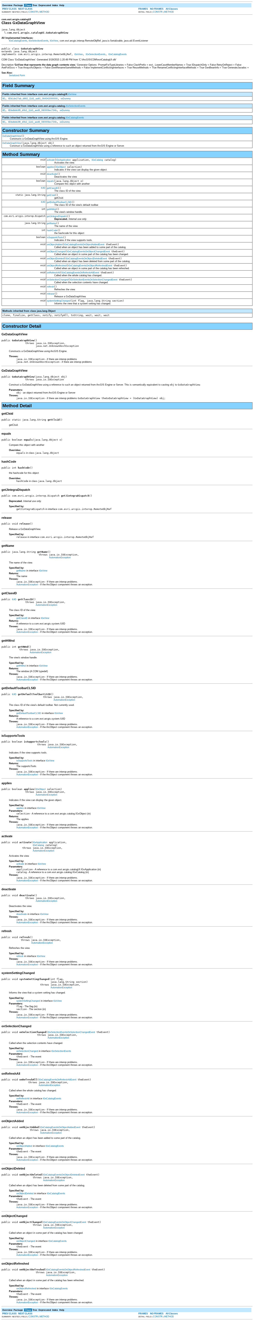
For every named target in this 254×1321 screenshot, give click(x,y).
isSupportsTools (55, 237)
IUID (43, 188)
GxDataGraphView (11, 136)
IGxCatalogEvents (18, 40)
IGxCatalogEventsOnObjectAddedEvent (84, 244)
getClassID (52, 188)
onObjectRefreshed (57, 265)
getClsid (51, 195)
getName (51, 223)
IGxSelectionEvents (38, 40)
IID (3, 98)
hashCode (52, 230)
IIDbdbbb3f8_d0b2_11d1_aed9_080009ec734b (32, 122)
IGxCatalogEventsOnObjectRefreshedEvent (90, 265)
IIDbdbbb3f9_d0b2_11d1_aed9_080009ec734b (32, 110)
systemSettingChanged (58, 301)
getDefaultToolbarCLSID (59, 202)
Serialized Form (17, 75)
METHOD (44, 12)
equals (50, 181)
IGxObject (61, 167)
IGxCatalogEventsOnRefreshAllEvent (80, 272)
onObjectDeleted (55, 258)
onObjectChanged (56, 251)
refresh (50, 286)
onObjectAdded (55, 244)
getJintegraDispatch (57, 216)
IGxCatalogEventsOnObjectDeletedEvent (86, 258)
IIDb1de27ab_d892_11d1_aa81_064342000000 (33, 98)
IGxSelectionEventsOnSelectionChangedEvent (93, 279)
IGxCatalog (97, 160)
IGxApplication (63, 160)
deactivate (52, 174)
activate (51, 160)
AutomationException (60, 557)
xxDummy (66, 98)
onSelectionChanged (57, 279)
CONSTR (33, 12)
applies (50, 167)
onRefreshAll (53, 272)
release (50, 293)
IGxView (54, 40)
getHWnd (51, 209)
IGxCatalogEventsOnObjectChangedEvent (88, 251)
